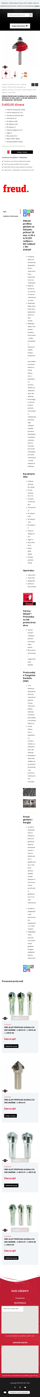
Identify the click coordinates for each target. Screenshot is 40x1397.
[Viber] (32, 211)
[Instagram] (28, 214)
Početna (4, 84)
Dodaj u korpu (22, 152)
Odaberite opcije (11, 1046)
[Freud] (16, 189)
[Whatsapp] (28, 211)
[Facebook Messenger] (24, 214)
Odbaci (37, 6)
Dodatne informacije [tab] (10, 216)
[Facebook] (24, 211)
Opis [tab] (4, 211)
